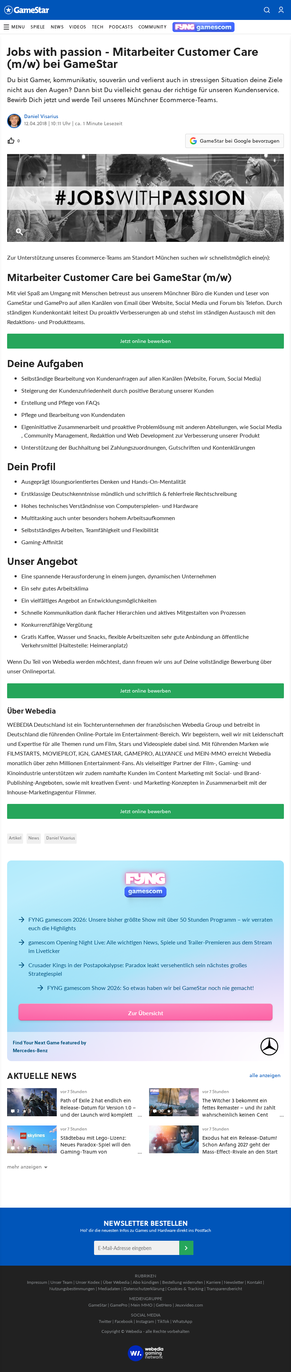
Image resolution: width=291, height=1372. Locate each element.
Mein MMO (142, 1305)
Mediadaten (109, 1289)
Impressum (37, 1282)
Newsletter (234, 1282)
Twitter (105, 1321)
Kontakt (254, 1282)
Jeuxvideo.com (189, 1305)
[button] (267, 10)
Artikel (15, 838)
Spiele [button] (38, 27)
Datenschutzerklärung (143, 1289)
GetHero (164, 1305)
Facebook (124, 1321)
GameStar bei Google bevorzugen (239, 140)
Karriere (213, 1282)
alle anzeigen (264, 1075)
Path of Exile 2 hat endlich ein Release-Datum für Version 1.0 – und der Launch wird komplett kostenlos (98, 1111)
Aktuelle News (42, 1075)
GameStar (97, 1305)
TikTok (163, 1321)
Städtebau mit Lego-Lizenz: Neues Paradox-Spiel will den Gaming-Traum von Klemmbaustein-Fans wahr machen (95, 1152)
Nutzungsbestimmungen (72, 1289)
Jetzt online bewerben (145, 341)
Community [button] (152, 27)
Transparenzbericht (224, 1289)
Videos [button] (77, 27)
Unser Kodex (88, 1282)
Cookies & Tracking (185, 1289)
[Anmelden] (186, 1248)
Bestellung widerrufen (182, 1282)
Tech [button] (97, 27)
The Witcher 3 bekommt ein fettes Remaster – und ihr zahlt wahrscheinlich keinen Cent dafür (238, 1111)
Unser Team (61, 1282)
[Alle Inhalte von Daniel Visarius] (14, 121)
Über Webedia (116, 1282)
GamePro (118, 1305)
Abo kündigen (146, 1282)
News (33, 838)
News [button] (57, 27)
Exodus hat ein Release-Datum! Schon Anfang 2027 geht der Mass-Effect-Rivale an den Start (240, 1145)
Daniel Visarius (41, 117)
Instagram (145, 1321)
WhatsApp (182, 1321)
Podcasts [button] (121, 27)
